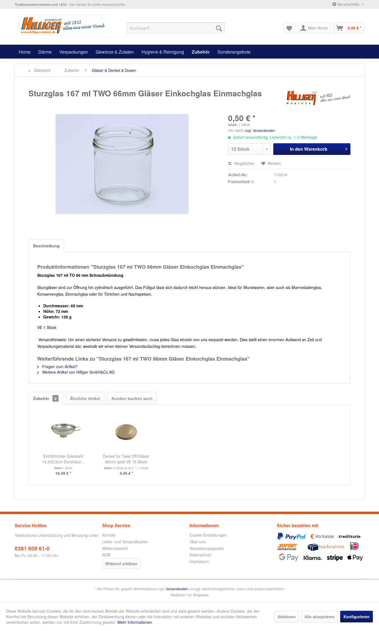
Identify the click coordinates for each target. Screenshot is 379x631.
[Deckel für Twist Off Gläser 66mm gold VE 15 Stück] (126, 431)
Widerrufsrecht (115, 548)
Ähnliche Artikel (85, 398)
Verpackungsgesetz (207, 548)
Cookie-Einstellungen (208, 535)
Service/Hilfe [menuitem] (348, 4)
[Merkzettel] (289, 28)
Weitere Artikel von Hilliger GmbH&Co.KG (78, 372)
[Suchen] (219, 28)
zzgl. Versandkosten (260, 130)
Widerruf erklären (121, 563)
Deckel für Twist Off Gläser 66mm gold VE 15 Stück (126, 458)
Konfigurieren (356, 616)
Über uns (198, 541)
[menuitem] (176, 28)
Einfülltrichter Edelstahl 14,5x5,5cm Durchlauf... (63, 458)
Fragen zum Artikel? (59, 366)
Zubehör (45, 398)
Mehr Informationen (134, 622)
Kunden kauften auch (132, 398)
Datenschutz (200, 554)
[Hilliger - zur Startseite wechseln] (63, 25)
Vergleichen (243, 163)
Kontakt (108, 535)
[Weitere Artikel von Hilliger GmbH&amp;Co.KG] (318, 99)
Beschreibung (46, 245)
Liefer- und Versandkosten (125, 541)
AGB (106, 554)
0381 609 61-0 (32, 548)
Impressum (199, 561)
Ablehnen (286, 616)
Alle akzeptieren (319, 616)
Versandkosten (177, 588)
